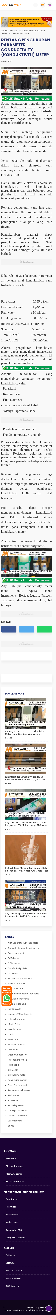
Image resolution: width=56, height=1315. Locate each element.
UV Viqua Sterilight (17, 1110)
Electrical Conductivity (20, 978)
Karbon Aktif (14, 1009)
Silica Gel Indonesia (18, 1085)
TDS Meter (13, 1095)
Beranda (4, 31)
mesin (11, 1034)
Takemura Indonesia (19, 1090)
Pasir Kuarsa (12, 1199)
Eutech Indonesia (17, 983)
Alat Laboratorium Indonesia (23, 942)
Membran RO (15, 1029)
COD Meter (14, 963)
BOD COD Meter (14, 1270)
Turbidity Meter (16, 1105)
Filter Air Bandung (14, 1166)
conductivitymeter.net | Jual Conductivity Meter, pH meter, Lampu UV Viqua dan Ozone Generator (27, 1307)
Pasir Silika (13, 1064)
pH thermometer (17, 1075)
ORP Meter (13, 1049)
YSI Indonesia (15, 1120)
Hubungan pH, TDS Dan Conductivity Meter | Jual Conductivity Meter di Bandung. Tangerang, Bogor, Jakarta (25, 732)
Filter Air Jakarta (14, 1173)
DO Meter (13, 973)
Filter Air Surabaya (15, 1181)
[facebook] (8, 629)
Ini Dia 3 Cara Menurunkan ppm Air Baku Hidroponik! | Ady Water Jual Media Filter (26, 869)
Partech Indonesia (17, 1059)
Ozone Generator (17, 1054)
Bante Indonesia (16, 953)
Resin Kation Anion (17, 1080)
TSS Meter (13, 1100)
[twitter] (26, 629)
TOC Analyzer (13, 1286)
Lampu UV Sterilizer (15, 1237)
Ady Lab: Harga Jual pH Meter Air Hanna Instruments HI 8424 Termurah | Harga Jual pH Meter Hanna (26, 915)
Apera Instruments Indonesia (23, 948)
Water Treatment (17, 1115)
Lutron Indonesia (16, 1019)
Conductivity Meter (18, 968)
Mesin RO (13, 1039)
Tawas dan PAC (14, 1230)
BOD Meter (14, 958)
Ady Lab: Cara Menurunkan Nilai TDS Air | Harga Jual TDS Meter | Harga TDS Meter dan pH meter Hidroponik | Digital (26, 824)
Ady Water (11, 1158)
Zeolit (11, 1125)
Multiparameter (16, 1044)
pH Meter (13, 31)
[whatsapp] (44, 629)
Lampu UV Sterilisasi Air (20, 1014)
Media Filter (14, 1024)
